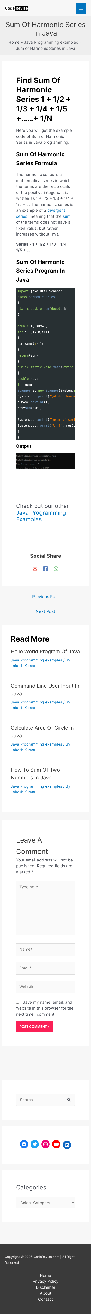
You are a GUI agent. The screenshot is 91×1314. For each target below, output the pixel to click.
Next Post (45, 611)
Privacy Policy (45, 1281)
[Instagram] (45, 1144)
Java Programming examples (36, 660)
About (45, 1293)
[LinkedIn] (67, 1145)
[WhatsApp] (56, 568)
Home (45, 1275)
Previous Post (45, 596)
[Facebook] (45, 568)
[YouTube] (56, 1144)
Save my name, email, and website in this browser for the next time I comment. (45, 1008)
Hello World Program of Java (45, 651)
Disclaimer (45, 1287)
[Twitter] (35, 1144)
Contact (45, 1299)
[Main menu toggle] (81, 8)
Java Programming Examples (41, 516)
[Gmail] (35, 568)
